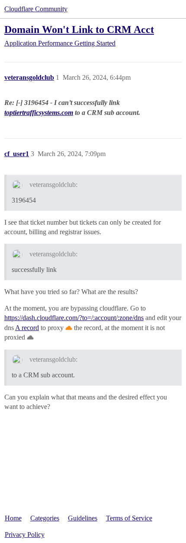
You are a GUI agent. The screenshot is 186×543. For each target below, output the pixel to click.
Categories (44, 518)
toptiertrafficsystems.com (38, 112)
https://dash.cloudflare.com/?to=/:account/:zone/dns (74, 317)
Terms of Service (129, 518)
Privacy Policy (25, 534)
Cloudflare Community (35, 9)
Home (13, 518)
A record (27, 327)
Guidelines (82, 518)
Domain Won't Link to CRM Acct (79, 29)
